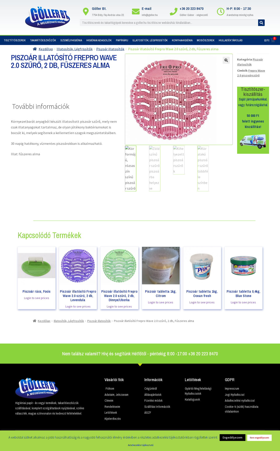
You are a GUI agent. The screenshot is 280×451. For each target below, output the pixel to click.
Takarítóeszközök (43, 40)
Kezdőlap (46, 49)
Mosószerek (205, 40)
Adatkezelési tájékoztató (140, 445)
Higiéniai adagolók (99, 40)
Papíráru (122, 40)
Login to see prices (36, 298)
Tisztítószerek (15, 40)
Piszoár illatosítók (110, 49)
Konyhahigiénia (182, 40)
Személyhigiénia (71, 40)
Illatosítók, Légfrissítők (150, 40)
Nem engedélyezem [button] (259, 437)
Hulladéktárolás (231, 40)
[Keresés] (261, 22)
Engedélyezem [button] (232, 437)
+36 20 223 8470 (191, 8)
